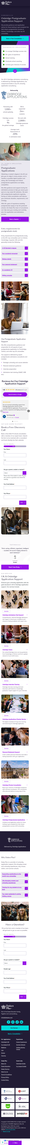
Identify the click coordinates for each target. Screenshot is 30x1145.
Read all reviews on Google (15, 394)
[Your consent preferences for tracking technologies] (2, 1142)
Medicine (3, 1047)
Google (17, 417)
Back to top (6, 1131)
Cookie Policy (5, 1080)
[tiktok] (17, 1022)
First (5, 452)
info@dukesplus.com (6, 1017)
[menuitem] (7, 1042)
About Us (3, 1063)
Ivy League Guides (21, 1066)
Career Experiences (21, 1042)
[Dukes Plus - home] (6, 3)
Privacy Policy (5, 1077)
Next (22, 502)
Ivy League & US (5, 1045)
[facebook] (8, 1022)
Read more (5, 412)
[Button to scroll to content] (15, 71)
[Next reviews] (28, 411)
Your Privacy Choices (12, 1140)
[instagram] (13, 1022)
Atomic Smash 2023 (10, 1129)
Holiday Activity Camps (20, 1048)
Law (2, 1050)
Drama (3, 1053)
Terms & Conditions (6, 1074)
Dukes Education (5, 1066)
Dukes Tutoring (5, 1069)
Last (5, 460)
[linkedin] (21, 1022)
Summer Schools (20, 1045)
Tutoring (3, 1055)
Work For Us (4, 1072)
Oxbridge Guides (20, 1063)
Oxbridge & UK (5, 1042)
